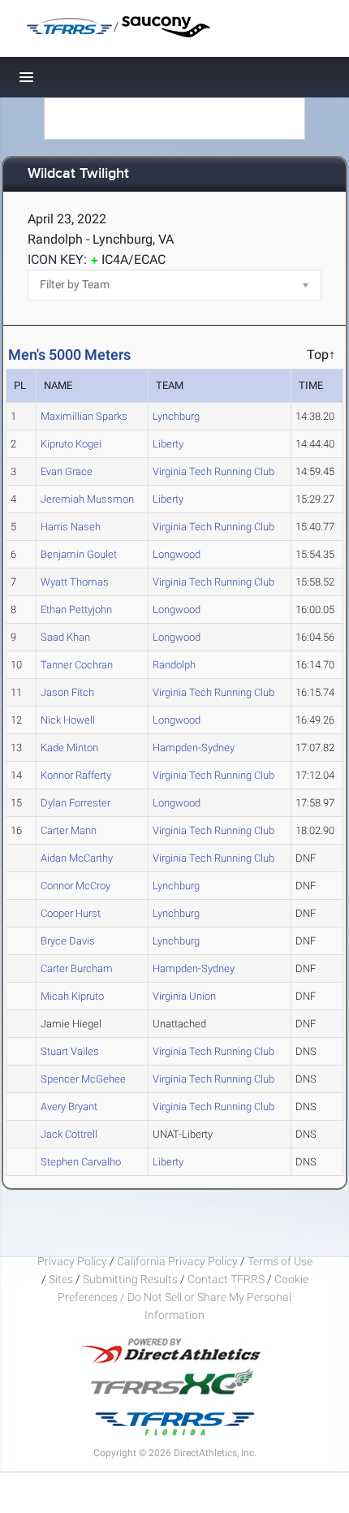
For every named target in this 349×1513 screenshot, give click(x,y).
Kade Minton (69, 747)
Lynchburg (176, 416)
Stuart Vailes (70, 1051)
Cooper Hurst (71, 913)
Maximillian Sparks (84, 416)
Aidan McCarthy (77, 858)
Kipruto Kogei (71, 444)
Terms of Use (280, 1261)
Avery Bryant (69, 1106)
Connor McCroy (75, 886)
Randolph (174, 665)
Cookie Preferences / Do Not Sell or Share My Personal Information (183, 1297)
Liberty (168, 444)
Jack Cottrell (69, 1134)
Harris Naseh (71, 527)
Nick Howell (68, 720)
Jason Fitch (67, 692)
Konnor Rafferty (76, 775)
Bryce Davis (68, 941)
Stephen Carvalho (81, 1162)
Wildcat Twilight (78, 174)
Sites (61, 1279)
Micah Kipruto (72, 996)
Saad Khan (65, 637)
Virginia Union (184, 996)
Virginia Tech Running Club (213, 471)
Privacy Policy (72, 1261)
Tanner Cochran (77, 665)
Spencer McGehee (83, 1079)
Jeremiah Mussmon (87, 499)
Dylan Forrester (75, 803)
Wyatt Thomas (75, 582)
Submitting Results (130, 1279)
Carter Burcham (77, 968)
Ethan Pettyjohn (76, 609)
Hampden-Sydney (194, 747)
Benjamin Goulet (79, 554)
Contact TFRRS (227, 1279)
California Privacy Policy (177, 1261)
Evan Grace (67, 471)
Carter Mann (69, 830)
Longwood (176, 554)
